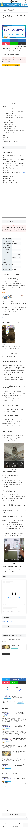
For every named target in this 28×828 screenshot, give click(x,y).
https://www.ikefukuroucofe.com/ (10, 183)
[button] (25, 391)
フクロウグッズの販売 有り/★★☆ (12, 132)
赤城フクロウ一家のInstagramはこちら (11, 65)
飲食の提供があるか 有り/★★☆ (12, 133)
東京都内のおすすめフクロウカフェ (11, 141)
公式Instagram (7, 135)
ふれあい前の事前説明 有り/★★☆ (12, 115)
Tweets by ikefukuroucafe (7, 621)
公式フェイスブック (8, 139)
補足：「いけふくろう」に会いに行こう (15, 111)
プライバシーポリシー (7, 823)
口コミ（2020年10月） (9, 108)
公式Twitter (6, 137)
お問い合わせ (20, 823)
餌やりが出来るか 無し (10, 128)
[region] (14, 455)
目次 (12, 103)
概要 (5, 106)
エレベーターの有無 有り (10, 113)
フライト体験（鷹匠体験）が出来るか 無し (14, 130)
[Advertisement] (14, 22)
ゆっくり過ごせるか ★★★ (11, 120)
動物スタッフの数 (9, 124)
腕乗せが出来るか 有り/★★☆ (11, 126)
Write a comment (14, 814)
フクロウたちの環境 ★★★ (11, 122)
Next (22, 455)
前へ (6, 455)
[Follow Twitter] (8, 689)
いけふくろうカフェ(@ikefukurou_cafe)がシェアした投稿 (14, 611)
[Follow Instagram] (20, 689)
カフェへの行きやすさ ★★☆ (11, 109)
